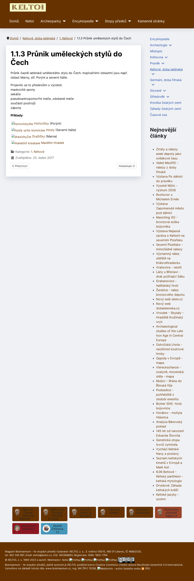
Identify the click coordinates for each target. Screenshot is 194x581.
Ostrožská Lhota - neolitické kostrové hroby (170, 349)
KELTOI (71, 564)
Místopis (156, 51)
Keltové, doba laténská (166, 69)
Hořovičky (41, 123)
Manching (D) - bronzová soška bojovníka (167, 221)
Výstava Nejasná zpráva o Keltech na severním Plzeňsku (170, 235)
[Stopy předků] (128, 21)
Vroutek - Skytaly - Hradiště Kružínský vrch (170, 317)
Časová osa (158, 115)
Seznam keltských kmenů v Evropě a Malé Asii (169, 462)
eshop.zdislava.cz (28, 527)
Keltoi (29, 21)
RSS (147, 568)
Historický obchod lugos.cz (171, 512)
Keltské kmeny (114, 511)
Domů (14, 21)
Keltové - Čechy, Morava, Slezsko (27, 514)
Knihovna (156, 57)
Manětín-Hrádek (52, 143)
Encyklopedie (83, 21)
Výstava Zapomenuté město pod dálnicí (170, 208)
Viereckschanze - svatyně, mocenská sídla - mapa (170, 371)
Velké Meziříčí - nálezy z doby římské (167, 167)
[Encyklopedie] (96, 21)
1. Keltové (37, 152)
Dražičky (38, 136)
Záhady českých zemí (165, 109)
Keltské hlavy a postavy (86, 512)
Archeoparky (51, 21)
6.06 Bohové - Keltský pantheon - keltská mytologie (169, 476)
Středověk (157, 96)
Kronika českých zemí (165, 103)
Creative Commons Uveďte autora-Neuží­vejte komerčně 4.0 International (139, 564)
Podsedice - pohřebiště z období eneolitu (167, 394)
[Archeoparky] (63, 21)
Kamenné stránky (151, 21)
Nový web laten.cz (169, 299)
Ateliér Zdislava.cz (57, 529)
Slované (155, 90)
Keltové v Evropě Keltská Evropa (56, 514)
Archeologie (158, 45)
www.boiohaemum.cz (58, 568)
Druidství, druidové (143, 511)
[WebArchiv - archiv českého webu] (119, 568)
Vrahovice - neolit (169, 267)
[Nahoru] (187, 574)
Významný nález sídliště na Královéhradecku (168, 258)
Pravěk (155, 63)
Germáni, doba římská (165, 80)
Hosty (50, 130)
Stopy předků (115, 21)
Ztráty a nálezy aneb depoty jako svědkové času (168, 153)
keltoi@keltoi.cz (42, 555)
